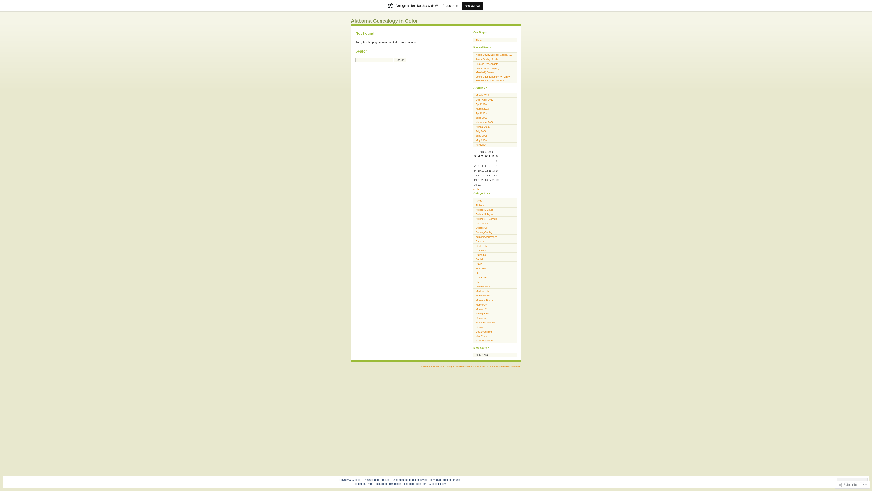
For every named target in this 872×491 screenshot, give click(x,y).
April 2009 (481, 113)
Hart (478, 282)
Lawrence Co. (483, 286)
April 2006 (481, 144)
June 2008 (481, 117)
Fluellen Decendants (487, 64)
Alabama (480, 205)
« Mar (476, 189)
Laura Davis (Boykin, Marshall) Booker (487, 70)
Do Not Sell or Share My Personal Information (497, 366)
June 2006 (481, 135)
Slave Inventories (485, 322)
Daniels (480, 259)
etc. (478, 273)
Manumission (483, 295)
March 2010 (482, 108)
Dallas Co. (481, 254)
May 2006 (481, 140)
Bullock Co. (482, 227)
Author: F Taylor (484, 214)
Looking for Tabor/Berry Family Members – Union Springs (493, 78)
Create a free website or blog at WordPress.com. (446, 366)
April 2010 (481, 104)
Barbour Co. (482, 223)
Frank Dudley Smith (487, 59)
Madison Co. (483, 291)
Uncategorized (484, 331)
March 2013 (482, 95)
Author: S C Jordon (486, 219)
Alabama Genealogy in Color (384, 21)
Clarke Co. (482, 246)
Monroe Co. (482, 309)
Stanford (480, 327)
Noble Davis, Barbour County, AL (494, 54)
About (479, 40)
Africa (479, 200)
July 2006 (481, 131)
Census (480, 241)
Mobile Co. (481, 304)
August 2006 (483, 126)
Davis (479, 264)
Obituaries (481, 318)
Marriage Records (486, 300)
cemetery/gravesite (486, 236)
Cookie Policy (437, 484)
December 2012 (484, 99)
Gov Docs (481, 277)
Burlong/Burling (484, 232)
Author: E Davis (484, 209)
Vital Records (483, 336)
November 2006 (484, 122)
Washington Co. (484, 340)
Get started (472, 5)
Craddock (481, 250)
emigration (481, 268)
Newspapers (483, 313)
